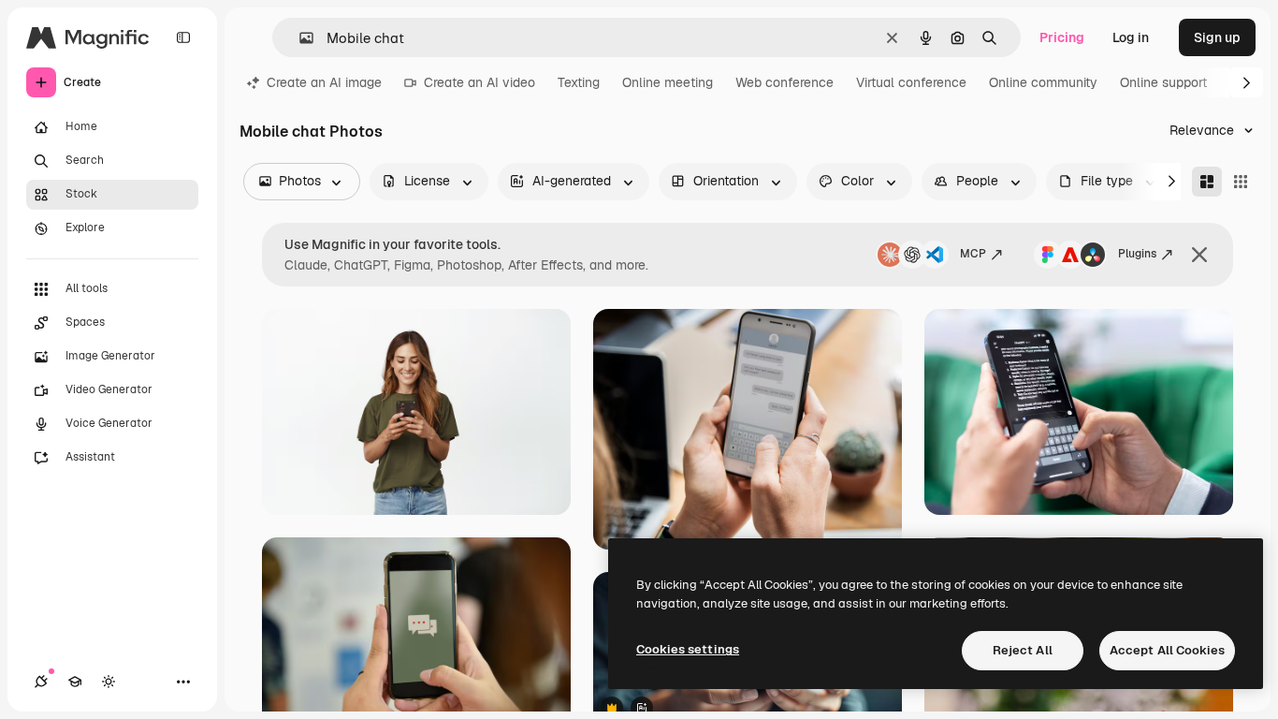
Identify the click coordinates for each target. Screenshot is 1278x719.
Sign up (1217, 37)
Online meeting (667, 82)
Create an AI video (479, 82)
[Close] (1199, 254)
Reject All (1023, 650)
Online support (1163, 82)
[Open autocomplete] (299, 38)
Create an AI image (324, 82)
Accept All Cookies (1167, 650)
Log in (1130, 37)
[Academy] (75, 682)
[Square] (1241, 182)
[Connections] (41, 682)
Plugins (1137, 253)
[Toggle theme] (108, 682)
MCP (973, 253)
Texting (579, 82)
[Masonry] (1207, 182)
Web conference (784, 82)
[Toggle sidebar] (183, 37)
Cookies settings (687, 649)
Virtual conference (911, 82)
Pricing (1061, 37)
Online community (1043, 82)
